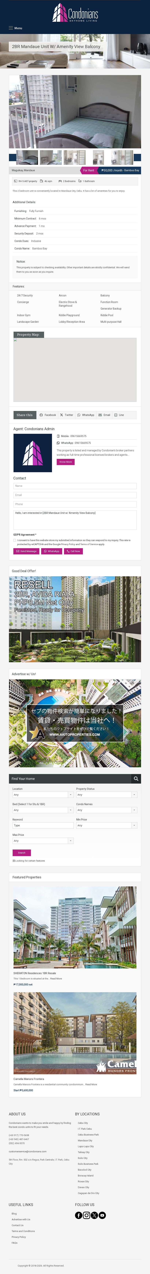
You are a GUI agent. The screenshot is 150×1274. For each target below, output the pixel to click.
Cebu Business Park (88, 1134)
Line (121, 415)
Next (134, 112)
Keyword (18, 819)
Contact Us (17, 1225)
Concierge (23, 302)
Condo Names (84, 804)
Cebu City (83, 1123)
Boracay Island (85, 1175)
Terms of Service (89, 544)
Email (107, 415)
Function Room (109, 302)
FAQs (14, 1242)
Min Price (81, 819)
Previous (15, 112)
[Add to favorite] (16, 83)
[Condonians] (75, 13)
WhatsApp (88, 415)
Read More (56, 978)
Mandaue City (85, 1140)
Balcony (105, 295)
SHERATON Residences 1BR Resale (35, 973)
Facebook (50, 415)
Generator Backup (111, 308)
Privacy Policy (68, 544)
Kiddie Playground (69, 315)
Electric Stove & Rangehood (68, 304)
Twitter (69, 415)
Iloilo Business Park (88, 1164)
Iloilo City (82, 1158)
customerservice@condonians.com (27, 1151)
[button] (79, 370)
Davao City (83, 1187)
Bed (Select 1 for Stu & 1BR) (29, 804)
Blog (14, 1213)
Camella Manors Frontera (29, 1079)
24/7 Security (25, 295)
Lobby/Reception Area (72, 321)
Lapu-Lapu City (86, 1146)
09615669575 (78, 436)
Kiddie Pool (107, 315)
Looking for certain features (30, 860)
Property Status (85, 788)
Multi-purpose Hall (111, 321)
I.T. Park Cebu (85, 1128)
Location (17, 788)
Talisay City (83, 1152)
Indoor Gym (23, 315)
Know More (66, 461)
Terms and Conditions (23, 1231)
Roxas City (83, 1181)
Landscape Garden (28, 321)
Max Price (18, 834)
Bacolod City (84, 1169)
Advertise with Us (21, 1219)
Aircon (62, 295)
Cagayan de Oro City (88, 1193)
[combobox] (43, 795)
